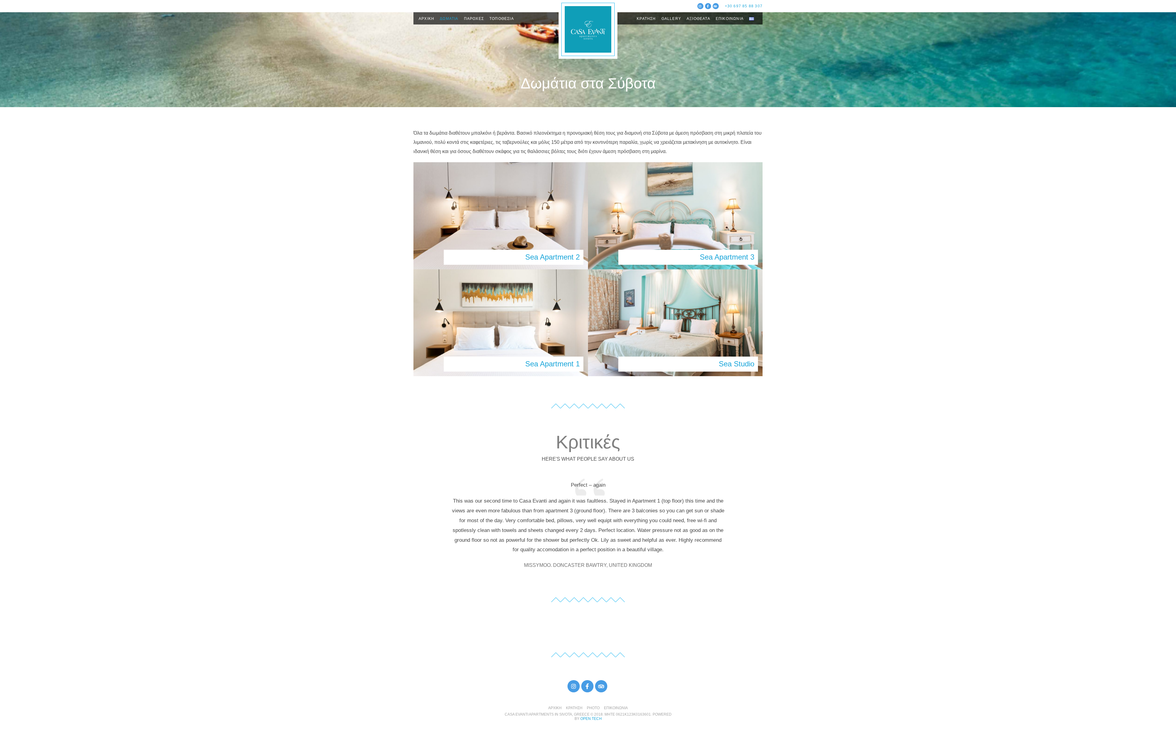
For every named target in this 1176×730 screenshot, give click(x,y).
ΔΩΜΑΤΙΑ (449, 19)
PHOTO (593, 708)
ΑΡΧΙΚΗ (426, 19)
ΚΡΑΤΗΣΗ (646, 19)
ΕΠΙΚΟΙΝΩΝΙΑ (730, 19)
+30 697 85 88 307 (744, 6)
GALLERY (671, 19)
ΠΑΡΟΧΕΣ (474, 19)
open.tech (591, 719)
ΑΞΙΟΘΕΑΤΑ (698, 19)
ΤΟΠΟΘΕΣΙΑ (501, 19)
